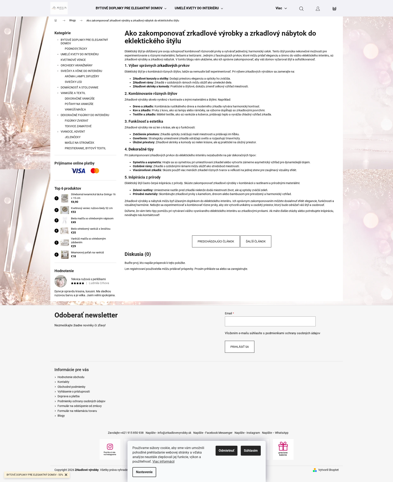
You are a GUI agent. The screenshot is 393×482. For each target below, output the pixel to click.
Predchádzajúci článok (216, 241)
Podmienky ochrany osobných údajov (81, 401)
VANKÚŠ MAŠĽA (75, 109)
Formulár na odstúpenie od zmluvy (80, 406)
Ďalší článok (256, 241)
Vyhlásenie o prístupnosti (74, 391)
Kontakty (63, 381)
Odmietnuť (226, 451)
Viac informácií (163, 461)
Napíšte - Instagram (247, 432)
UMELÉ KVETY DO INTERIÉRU (80, 54)
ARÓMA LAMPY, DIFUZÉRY (82, 76)
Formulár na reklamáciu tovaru (77, 411)
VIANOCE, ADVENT (73, 131)
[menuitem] (131, 8)
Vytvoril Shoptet (328, 469)
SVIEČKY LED (73, 81)
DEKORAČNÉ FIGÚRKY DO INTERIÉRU (85, 115)
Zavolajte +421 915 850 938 (126, 432)
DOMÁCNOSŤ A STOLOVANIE (79, 87)
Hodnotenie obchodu (71, 377)
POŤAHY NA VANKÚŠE (79, 104)
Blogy (61, 415)
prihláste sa (211, 268)
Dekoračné (138, 149)
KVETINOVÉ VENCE (73, 59)
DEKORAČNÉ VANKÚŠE (80, 98)
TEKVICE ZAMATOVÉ (78, 126)
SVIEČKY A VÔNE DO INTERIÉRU (81, 71)
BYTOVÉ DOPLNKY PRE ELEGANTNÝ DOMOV (84, 41)
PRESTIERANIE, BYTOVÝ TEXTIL (85, 148)
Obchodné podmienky (71, 386)
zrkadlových (167, 65)
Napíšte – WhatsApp (275, 432)
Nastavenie (144, 472)
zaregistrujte (239, 268)
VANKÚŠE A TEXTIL (73, 93)
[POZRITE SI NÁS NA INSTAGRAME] (110, 449)
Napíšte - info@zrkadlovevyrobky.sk (168, 432)
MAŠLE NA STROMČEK (79, 142)
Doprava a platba (69, 396)
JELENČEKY (72, 137)
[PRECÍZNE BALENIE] (283, 449)
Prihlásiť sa (239, 346)
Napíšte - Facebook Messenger (212, 432)
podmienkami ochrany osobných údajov (293, 333)
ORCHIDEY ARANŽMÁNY (76, 65)
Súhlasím (251, 451)
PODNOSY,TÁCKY (76, 48)
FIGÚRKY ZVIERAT (76, 120)
